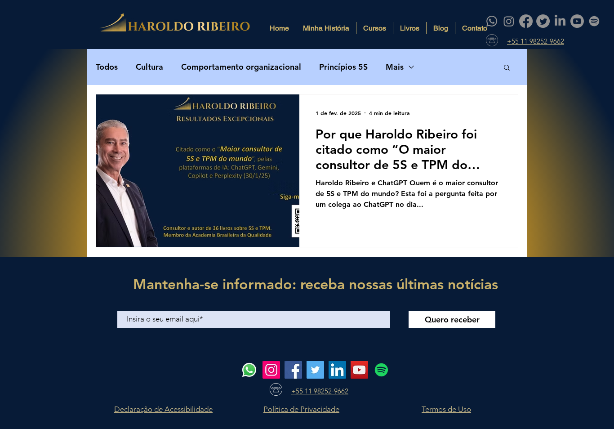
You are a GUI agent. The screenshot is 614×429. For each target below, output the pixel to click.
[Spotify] (594, 21)
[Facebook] (526, 21)
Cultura (149, 67)
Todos (107, 67)
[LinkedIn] (560, 21)
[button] (507, 68)
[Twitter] (543, 21)
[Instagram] (509, 21)
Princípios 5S (343, 67)
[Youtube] (577, 21)
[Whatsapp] (491, 21)
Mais (395, 67)
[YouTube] (359, 370)
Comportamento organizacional (241, 67)
